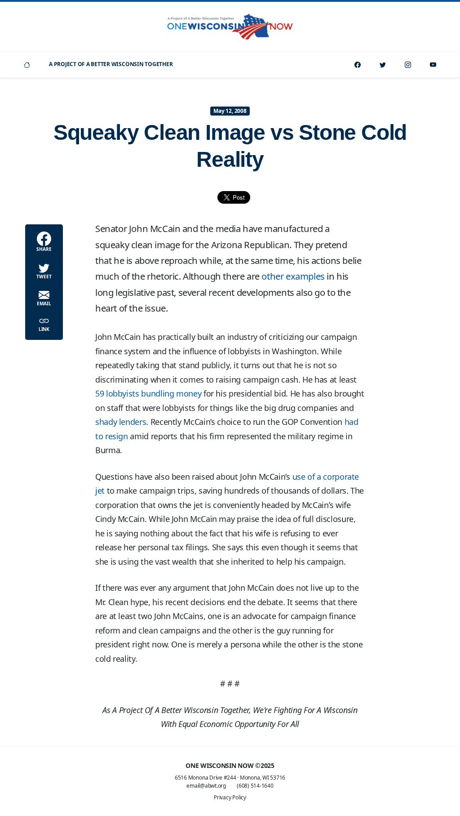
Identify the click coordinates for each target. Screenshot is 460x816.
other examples (292, 276)
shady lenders (120, 421)
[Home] (27, 64)
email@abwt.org (206, 785)
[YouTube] (433, 64)
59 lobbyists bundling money (148, 393)
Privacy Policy (230, 797)
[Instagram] (407, 64)
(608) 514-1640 (255, 785)
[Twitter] (382, 64)
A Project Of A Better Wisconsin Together (110, 64)
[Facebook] (357, 64)
